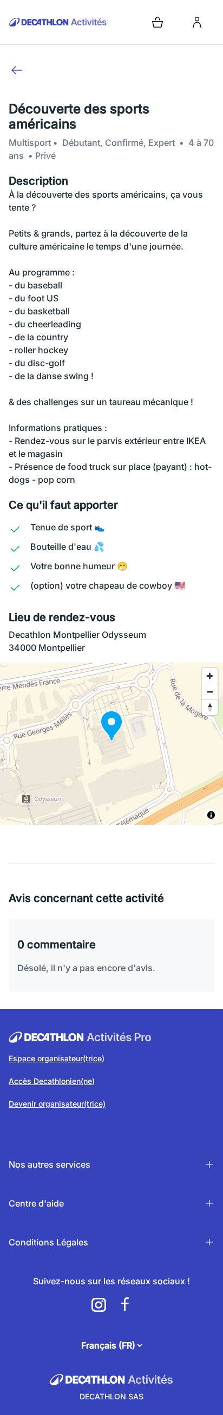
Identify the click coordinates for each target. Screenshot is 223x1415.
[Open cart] (157, 22)
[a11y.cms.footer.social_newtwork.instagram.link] (99, 1305)
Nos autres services (49, 1164)
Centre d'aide (36, 1203)
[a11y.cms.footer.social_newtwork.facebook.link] (124, 1305)
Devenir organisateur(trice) (57, 1103)
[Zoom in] (210, 676)
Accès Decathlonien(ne (50, 1081)
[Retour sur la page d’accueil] (58, 22)
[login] (197, 22)
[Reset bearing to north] (210, 707)
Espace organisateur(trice (55, 1058)
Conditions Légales (48, 1242)
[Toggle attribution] (211, 814)
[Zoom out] (210, 691)
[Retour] (17, 70)
